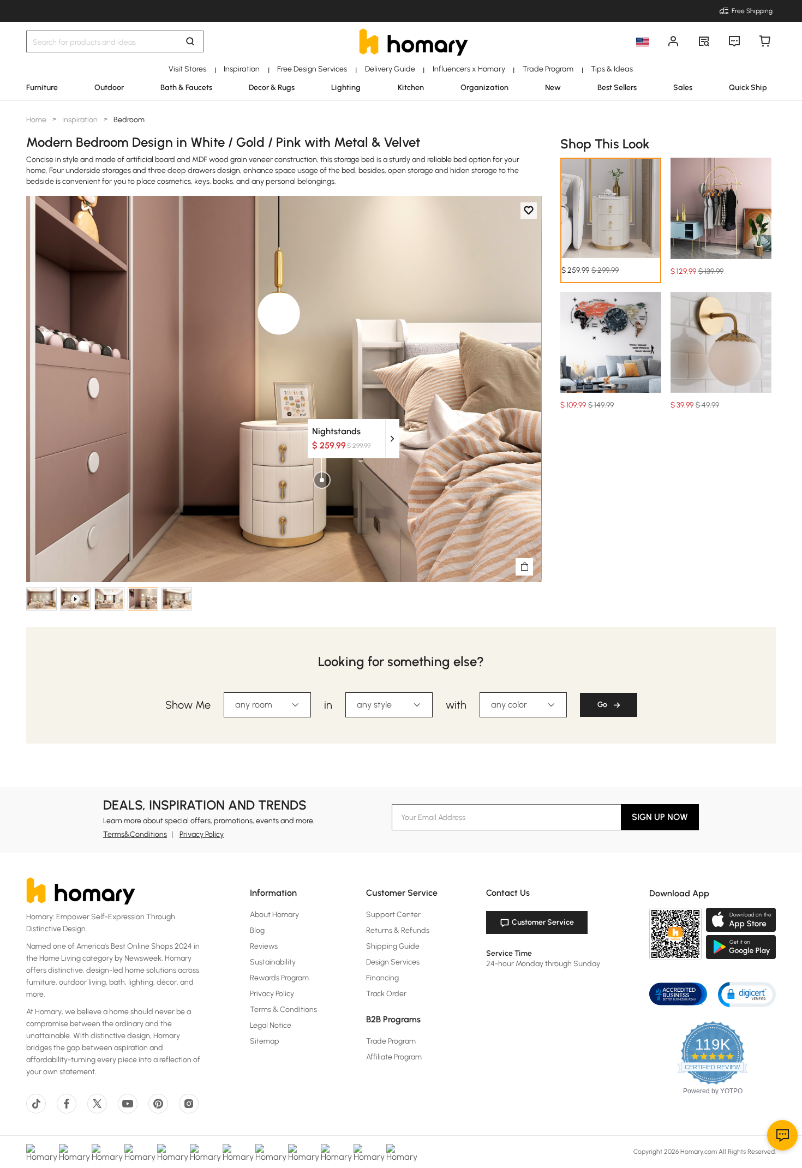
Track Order (386, 993)
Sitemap (264, 1041)
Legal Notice (270, 1025)
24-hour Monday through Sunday (543, 963)
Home (37, 119)
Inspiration (80, 119)
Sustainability (273, 962)
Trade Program (391, 1041)
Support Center (393, 914)
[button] (747, 994)
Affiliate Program (394, 1057)
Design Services (393, 962)
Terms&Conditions (135, 834)
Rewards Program (279, 978)
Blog (257, 930)
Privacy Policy (201, 834)
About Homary (274, 914)
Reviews (264, 946)
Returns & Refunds (397, 930)
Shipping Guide (393, 946)
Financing (382, 978)
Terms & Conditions (283, 1009)
